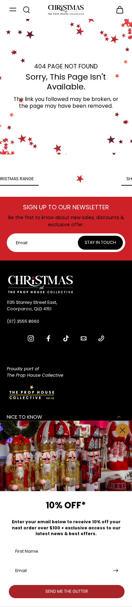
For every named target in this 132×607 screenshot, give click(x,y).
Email (21, 570)
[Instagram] (30, 338)
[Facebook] (48, 338)
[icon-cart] (117, 9)
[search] (26, 9)
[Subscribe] (115, 570)
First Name (26, 551)
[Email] (83, 338)
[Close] (122, 430)
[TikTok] (66, 338)
